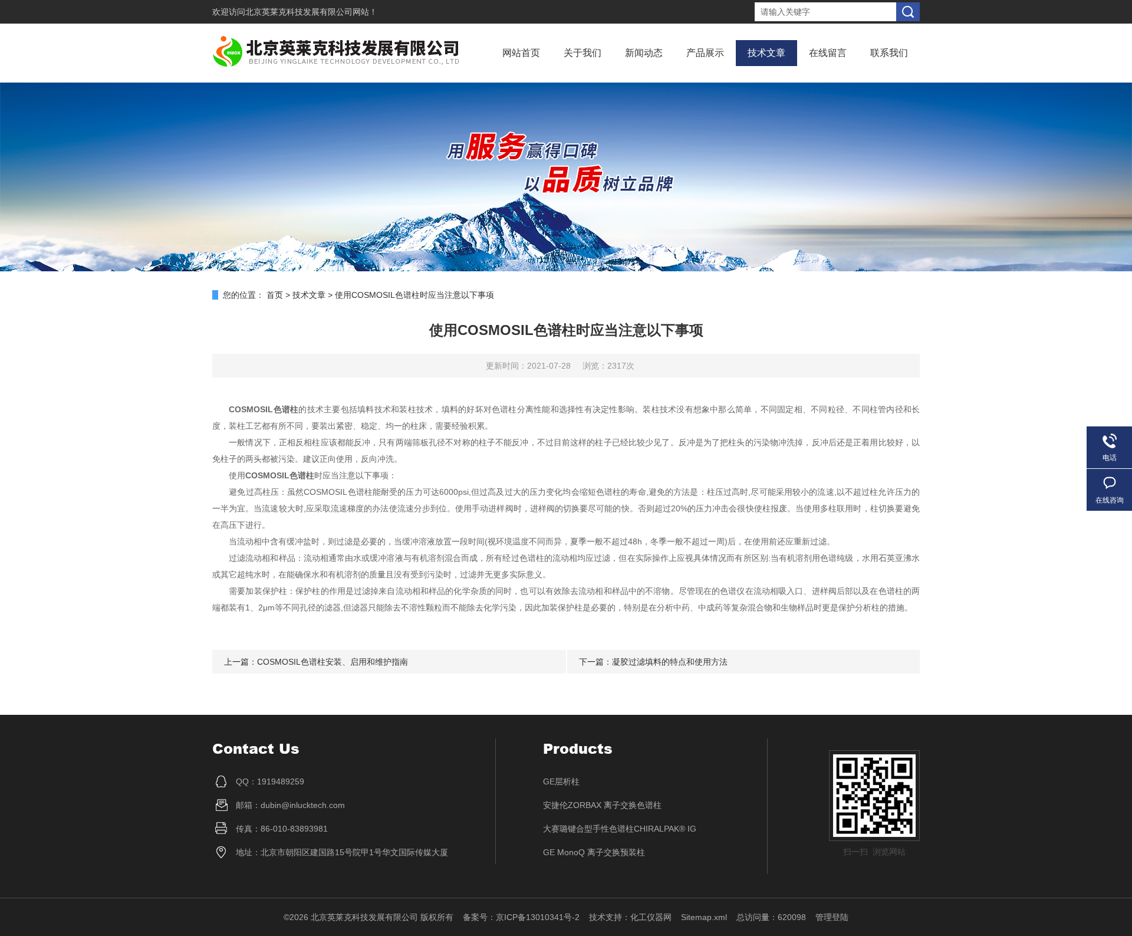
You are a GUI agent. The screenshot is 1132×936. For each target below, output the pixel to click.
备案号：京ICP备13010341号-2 (521, 917)
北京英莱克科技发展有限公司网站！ (311, 12)
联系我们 (889, 53)
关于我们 (582, 53)
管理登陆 (831, 917)
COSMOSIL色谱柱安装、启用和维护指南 (332, 661)
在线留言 (828, 53)
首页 (274, 295)
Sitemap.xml (704, 917)
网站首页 (521, 53)
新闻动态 (644, 53)
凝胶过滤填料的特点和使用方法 (670, 661)
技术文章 (766, 53)
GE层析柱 (561, 781)
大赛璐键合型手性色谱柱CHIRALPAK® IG (619, 828)
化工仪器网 (651, 917)
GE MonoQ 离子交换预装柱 (594, 852)
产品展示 (705, 53)
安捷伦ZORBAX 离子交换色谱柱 (602, 805)
